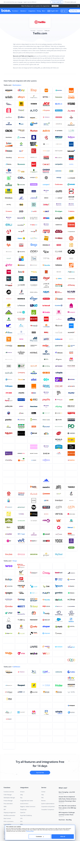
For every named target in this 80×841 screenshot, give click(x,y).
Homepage (33, 30)
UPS (21, 818)
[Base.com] (6, 11)
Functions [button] (15, 11)
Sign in (65, 11)
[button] (53, 11)
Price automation (8, 803)
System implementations (47, 803)
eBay (21, 794)
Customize (39, 836)
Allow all (62, 836)
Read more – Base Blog (65, 820)
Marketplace (17, 85)
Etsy (21, 797)
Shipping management (9, 812)
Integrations (31, 11)
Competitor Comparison (47, 809)
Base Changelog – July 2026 (67, 792)
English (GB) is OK (71, 2)
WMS (5, 806)
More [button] (43, 11)
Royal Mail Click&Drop (26, 815)
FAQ (42, 797)
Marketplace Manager (9, 797)
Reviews (43, 800)
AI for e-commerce (8, 821)
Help (42, 794)
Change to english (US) (56, 2)
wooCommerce (24, 803)
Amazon (22, 791)
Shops (15, 561)
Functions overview (9, 791)
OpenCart (22, 812)
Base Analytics (7, 824)
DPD (21, 824)
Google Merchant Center (26, 800)
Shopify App (23, 809)
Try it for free (40, 772)
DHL (21, 821)
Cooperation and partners (48, 806)
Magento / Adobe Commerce (27, 806)
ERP (5, 809)
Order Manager (8, 794)
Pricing (39, 11)
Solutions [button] (23, 11)
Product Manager (8, 800)
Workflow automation (9, 815)
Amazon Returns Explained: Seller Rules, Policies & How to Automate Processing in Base (67, 799)
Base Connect (7, 818)
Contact (43, 791)
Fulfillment (16, 667)
